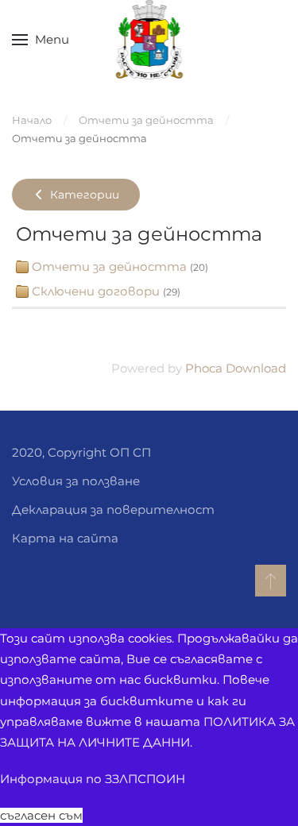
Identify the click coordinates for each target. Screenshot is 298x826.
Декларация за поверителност (113, 509)
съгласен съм (41, 815)
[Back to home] (149, 39)
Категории (83, 194)
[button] (40, 39)
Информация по (92, 778)
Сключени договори (96, 291)
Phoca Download (235, 368)
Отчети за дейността (109, 266)
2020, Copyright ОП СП (81, 452)
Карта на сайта (65, 538)
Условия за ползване (76, 480)
